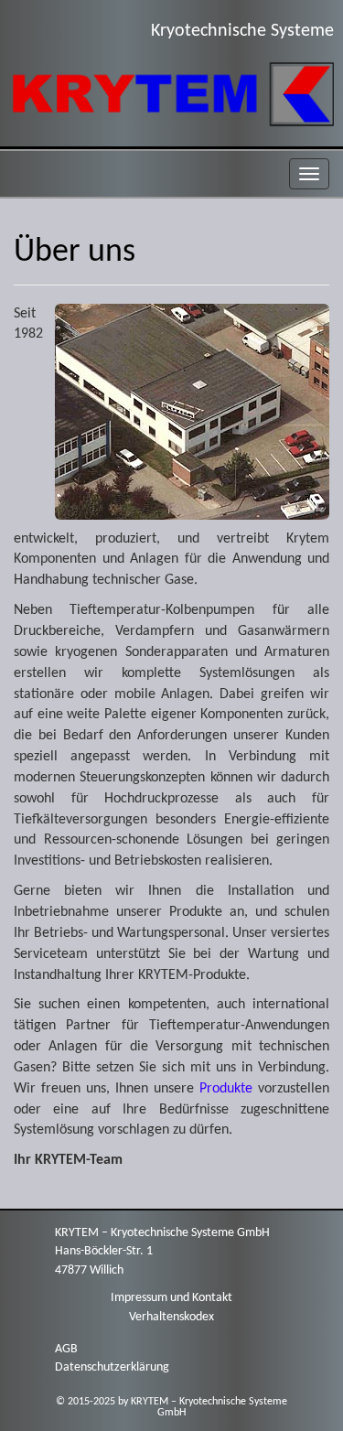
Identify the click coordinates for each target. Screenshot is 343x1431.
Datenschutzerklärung (112, 1367)
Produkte (225, 1088)
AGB (66, 1349)
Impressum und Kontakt (171, 1298)
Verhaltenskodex (171, 1317)
